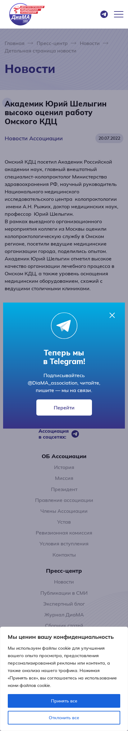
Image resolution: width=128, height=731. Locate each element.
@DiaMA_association (52, 383)
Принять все (64, 701)
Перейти (64, 407)
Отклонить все (64, 717)
